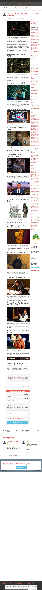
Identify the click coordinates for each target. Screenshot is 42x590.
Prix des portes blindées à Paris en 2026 (34, 226)
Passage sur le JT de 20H (15, 195)
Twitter (34, 21)
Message (26, 398)
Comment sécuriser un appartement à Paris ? (34, 155)
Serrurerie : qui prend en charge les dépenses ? (35, 52)
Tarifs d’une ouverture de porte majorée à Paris (35, 182)
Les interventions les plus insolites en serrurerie (35, 151)
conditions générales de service (18, 418)
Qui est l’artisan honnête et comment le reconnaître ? (35, 175)
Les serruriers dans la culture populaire (17, 14)
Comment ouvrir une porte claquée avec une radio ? (35, 77)
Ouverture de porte (19, 4)
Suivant (27, 386)
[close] (35, 588)
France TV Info (17, 123)
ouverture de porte (12, 377)
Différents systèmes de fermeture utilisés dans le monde (35, 142)
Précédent (23, 386)
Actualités (26, 7)
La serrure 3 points (34, 42)
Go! (38, 13)
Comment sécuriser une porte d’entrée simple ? (34, 122)
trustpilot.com (34, 259)
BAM (22, 195)
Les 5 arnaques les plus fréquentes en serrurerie (34, 212)
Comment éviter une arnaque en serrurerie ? (35, 64)
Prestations (26, 4)
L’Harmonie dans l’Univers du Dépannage (34, 171)
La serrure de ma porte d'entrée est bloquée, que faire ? (34, 48)
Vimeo (25, 195)
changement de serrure (22, 377)
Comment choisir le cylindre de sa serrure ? (35, 36)
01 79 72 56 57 (35, 270)
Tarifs (31, 4)
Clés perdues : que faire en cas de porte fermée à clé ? (35, 207)
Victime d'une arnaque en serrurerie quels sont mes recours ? (35, 110)
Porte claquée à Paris (35, 217)
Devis (34, 4)
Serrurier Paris (8, 4)
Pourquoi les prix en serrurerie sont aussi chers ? (35, 138)
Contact (38, 4)
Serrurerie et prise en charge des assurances (35, 57)
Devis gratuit (35, 267)
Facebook (34, 23)
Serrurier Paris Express (19, 7)
